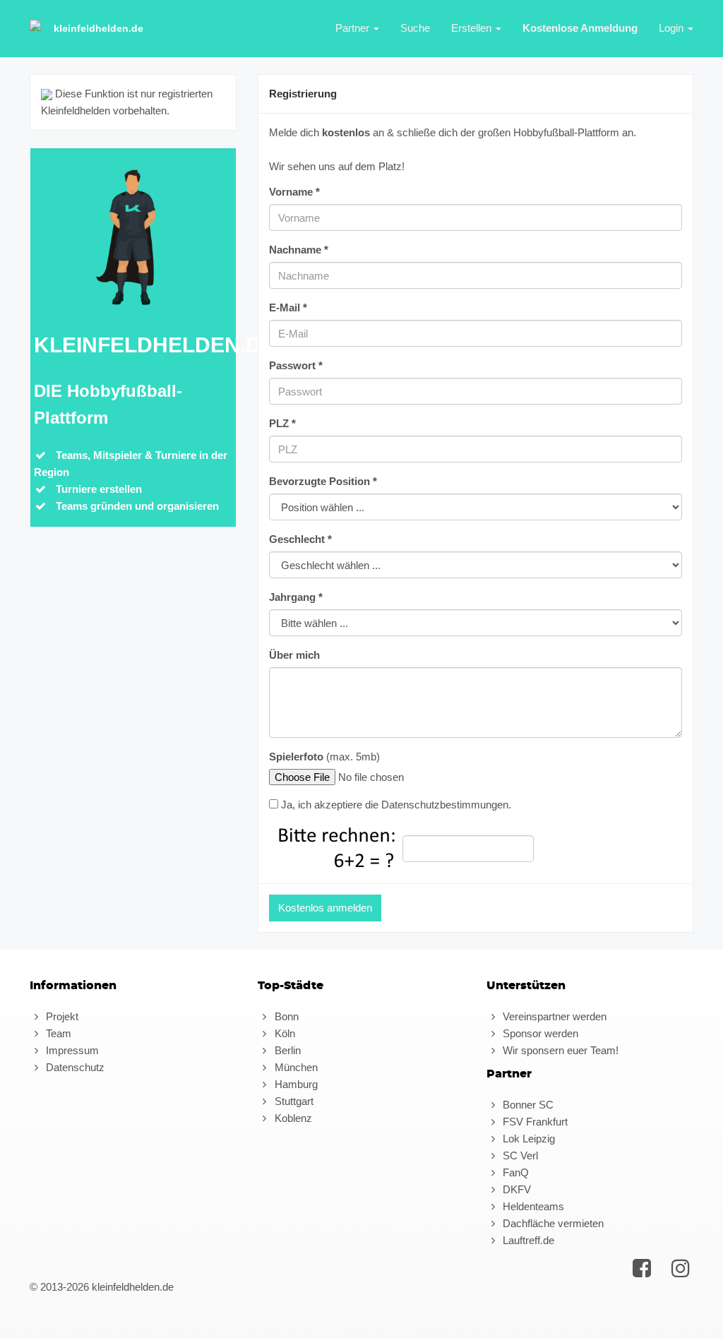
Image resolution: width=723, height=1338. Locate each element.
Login (672, 28)
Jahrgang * (296, 597)
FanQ (514, 1172)
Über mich (294, 655)
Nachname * (298, 250)
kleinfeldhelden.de (98, 28)
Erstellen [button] (472, 28)
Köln (283, 1033)
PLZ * (282, 423)
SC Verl (519, 1155)
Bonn (285, 1016)
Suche (415, 28)
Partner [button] (353, 28)
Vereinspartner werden (553, 1016)
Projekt (60, 1016)
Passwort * (296, 365)
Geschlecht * (300, 539)
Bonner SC (527, 1105)
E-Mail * (288, 307)
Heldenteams (532, 1206)
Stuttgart (292, 1101)
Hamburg (294, 1084)
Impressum (71, 1050)
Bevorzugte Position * (323, 481)
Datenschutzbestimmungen (444, 805)
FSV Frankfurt (534, 1122)
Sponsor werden (539, 1033)
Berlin (286, 1050)
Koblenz (291, 1118)
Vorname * (294, 192)
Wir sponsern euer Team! (559, 1050)
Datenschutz (73, 1067)
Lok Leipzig (527, 1139)
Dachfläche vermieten (552, 1223)
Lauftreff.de (527, 1240)
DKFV (515, 1189)
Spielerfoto (296, 757)
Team (57, 1033)
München (294, 1067)
